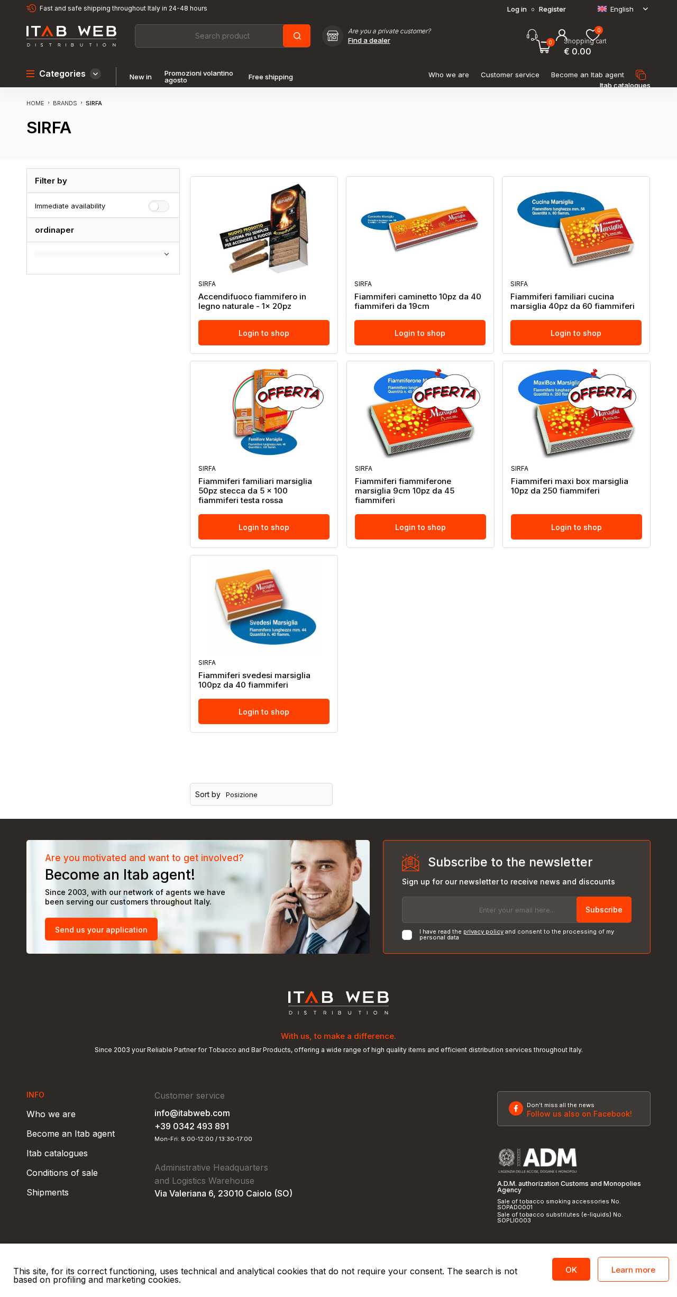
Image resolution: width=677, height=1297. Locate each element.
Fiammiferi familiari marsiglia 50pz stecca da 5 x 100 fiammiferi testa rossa (255, 491)
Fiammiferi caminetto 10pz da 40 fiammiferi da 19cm (417, 301)
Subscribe (604, 909)
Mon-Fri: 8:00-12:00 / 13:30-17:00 (203, 1139)
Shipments (47, 1192)
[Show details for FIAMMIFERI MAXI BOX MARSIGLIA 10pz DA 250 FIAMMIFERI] (576, 413)
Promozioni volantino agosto (198, 77)
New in (141, 77)
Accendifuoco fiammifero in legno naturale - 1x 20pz (252, 301)
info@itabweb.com (192, 1113)
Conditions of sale (62, 1172)
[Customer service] (532, 35)
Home (35, 103)
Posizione (242, 794)
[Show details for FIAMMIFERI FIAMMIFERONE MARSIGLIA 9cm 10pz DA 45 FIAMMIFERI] (420, 413)
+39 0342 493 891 (191, 1126)
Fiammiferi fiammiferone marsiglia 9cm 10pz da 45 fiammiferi (404, 491)
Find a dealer (369, 40)
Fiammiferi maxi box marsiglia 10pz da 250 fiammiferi (569, 486)
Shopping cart (585, 41)
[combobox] (222, 36)
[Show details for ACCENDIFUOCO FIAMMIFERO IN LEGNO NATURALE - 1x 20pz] (264, 228)
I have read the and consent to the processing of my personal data (516, 934)
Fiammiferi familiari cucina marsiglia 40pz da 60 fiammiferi (572, 301)
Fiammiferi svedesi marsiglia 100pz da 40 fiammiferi (254, 680)
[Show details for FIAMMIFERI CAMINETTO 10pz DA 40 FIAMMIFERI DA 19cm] (420, 228)
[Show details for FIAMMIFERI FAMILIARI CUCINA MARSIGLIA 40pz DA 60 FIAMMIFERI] (576, 228)
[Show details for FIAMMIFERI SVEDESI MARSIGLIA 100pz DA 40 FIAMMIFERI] (264, 607)
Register (552, 9)
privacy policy (483, 931)
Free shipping (271, 77)
